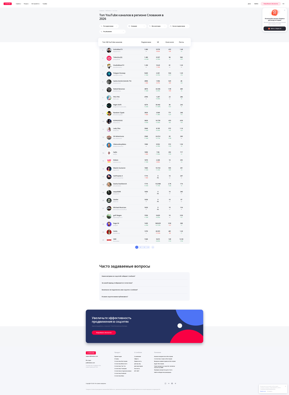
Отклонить (269, 391)
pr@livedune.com (90, 362)
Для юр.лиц (137, 363)
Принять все (263, 391)
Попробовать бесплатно (271, 3)
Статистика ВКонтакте (120, 363)
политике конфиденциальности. (268, 389)
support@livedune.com (92, 356)
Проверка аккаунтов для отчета (163, 370)
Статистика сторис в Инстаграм (163, 359)
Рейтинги (108, 10)
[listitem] (144, 276)
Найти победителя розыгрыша (162, 372)
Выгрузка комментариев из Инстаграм (165, 361)
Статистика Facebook (120, 373)
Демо (249, 3)
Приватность (138, 361)
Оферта (136, 359)
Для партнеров (138, 366)
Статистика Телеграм (120, 368)
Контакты (137, 368)
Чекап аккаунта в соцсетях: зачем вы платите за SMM (164, 366)
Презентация (118, 356)
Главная (101, 10)
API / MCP (136, 371)
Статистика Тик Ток (120, 366)
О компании (137, 356)
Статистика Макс (119, 376)
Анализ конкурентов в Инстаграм (163, 356)
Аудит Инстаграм (159, 363)
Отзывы (116, 359)
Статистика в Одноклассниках (122, 371)
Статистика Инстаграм (120, 361)
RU (283, 3)
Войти (256, 3)
